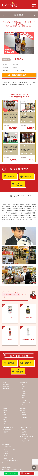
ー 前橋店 (4, 417)
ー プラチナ (23, 393)
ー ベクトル (5, 451)
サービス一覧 (5, 386)
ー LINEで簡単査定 (25, 417)
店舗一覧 (4, 410)
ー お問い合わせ (24, 434)
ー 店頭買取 (23, 412)
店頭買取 (11, 176)
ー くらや (4, 456)
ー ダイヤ (22, 391)
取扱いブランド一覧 (7, 389)
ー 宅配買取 (23, 415)
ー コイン (22, 386)
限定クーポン (12, 473)
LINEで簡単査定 (19, 184)
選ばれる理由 (5, 384)
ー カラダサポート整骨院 (8, 458)
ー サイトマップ (24, 441)
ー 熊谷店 (4, 421)
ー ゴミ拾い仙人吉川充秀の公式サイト (10, 461)
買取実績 (4, 408)
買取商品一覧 (23, 382)
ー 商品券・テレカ (25, 402)
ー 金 (21, 384)
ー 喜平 (22, 389)
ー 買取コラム (23, 430)
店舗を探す (28, 473)
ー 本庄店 (4, 424)
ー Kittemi (5, 453)
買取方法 (22, 410)
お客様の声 (5, 432)
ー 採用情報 (23, 439)
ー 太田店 (4, 415)
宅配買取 (27, 176)
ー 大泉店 (4, 412)
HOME (4, 382)
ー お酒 (22, 398)
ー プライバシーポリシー (26, 436)
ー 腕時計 (22, 395)
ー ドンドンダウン (7, 447)
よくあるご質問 (6, 430)
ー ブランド (23, 400)
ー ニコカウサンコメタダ (8, 449)
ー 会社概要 (23, 432)
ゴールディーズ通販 (7, 427)
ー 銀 (21, 404)
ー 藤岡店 (4, 419)
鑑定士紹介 (23, 408)
